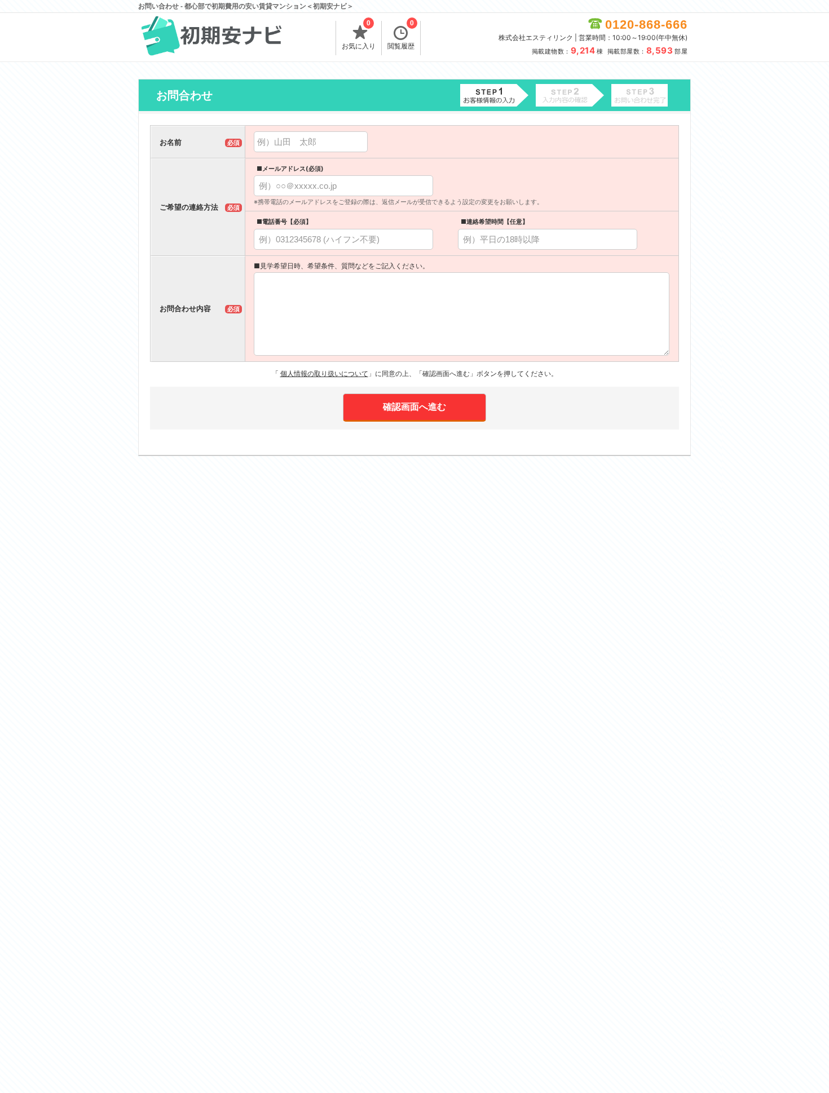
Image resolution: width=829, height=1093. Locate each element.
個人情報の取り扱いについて (324, 373)
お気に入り (359, 35)
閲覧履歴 (400, 35)
